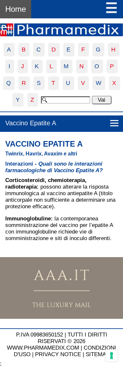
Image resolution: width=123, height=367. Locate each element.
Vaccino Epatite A (30, 123)
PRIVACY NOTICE (58, 354)
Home (15, 9)
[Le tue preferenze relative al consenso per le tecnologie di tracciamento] (111, 355)
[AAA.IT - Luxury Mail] (61, 317)
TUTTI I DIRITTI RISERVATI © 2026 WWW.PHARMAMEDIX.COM (57, 341)
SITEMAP (98, 354)
